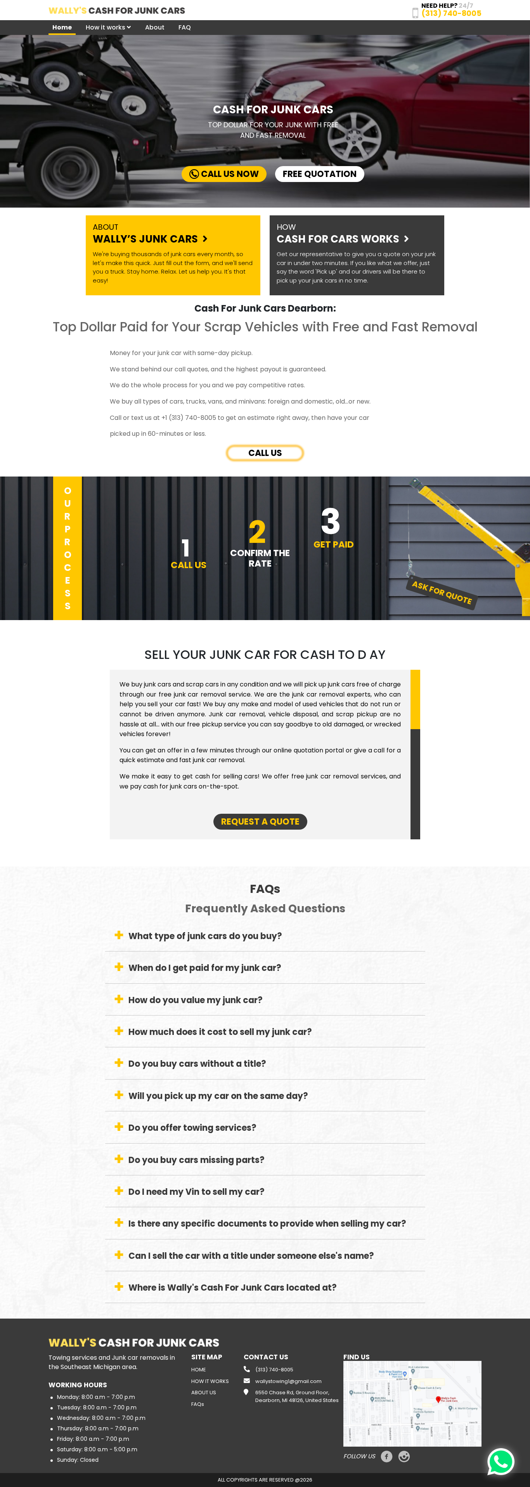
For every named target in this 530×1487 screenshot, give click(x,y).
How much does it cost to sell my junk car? (220, 1032)
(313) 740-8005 (274, 1369)
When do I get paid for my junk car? (204, 968)
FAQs (197, 1404)
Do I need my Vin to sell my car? (196, 1192)
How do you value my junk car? (195, 1000)
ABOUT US (203, 1392)
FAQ (184, 27)
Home (62, 27)
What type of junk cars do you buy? (205, 936)
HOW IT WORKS (210, 1381)
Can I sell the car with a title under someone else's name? (251, 1256)
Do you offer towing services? (192, 1128)
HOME (198, 1369)
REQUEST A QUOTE (260, 822)
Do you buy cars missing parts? (196, 1160)
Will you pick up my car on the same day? (218, 1096)
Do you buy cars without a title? (197, 1064)
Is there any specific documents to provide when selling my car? (267, 1224)
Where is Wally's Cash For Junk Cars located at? (232, 1288)
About (155, 27)
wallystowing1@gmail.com (288, 1381)
